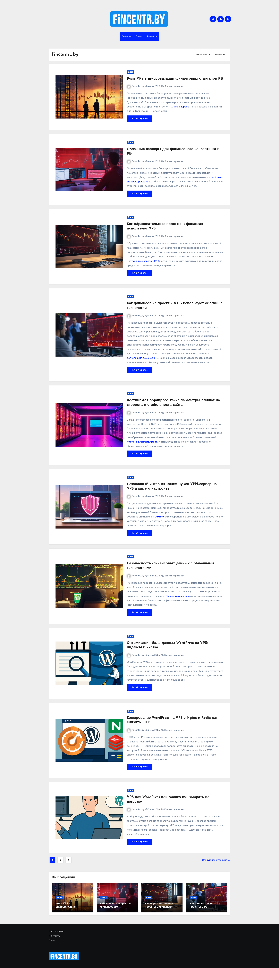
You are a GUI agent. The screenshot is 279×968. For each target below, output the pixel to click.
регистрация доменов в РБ (142, 357)
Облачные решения (177, 596)
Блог (130, 72)
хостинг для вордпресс (142, 441)
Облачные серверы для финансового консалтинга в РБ (116, 906)
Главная (126, 36)
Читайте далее (139, 118)
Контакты (152, 36)
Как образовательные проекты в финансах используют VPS (159, 906)
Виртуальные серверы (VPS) (144, 261)
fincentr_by (138, 86)
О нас (139, 36)
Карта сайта (56, 931)
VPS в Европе (181, 106)
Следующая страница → (216, 860)
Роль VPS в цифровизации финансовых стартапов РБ (175, 78)
